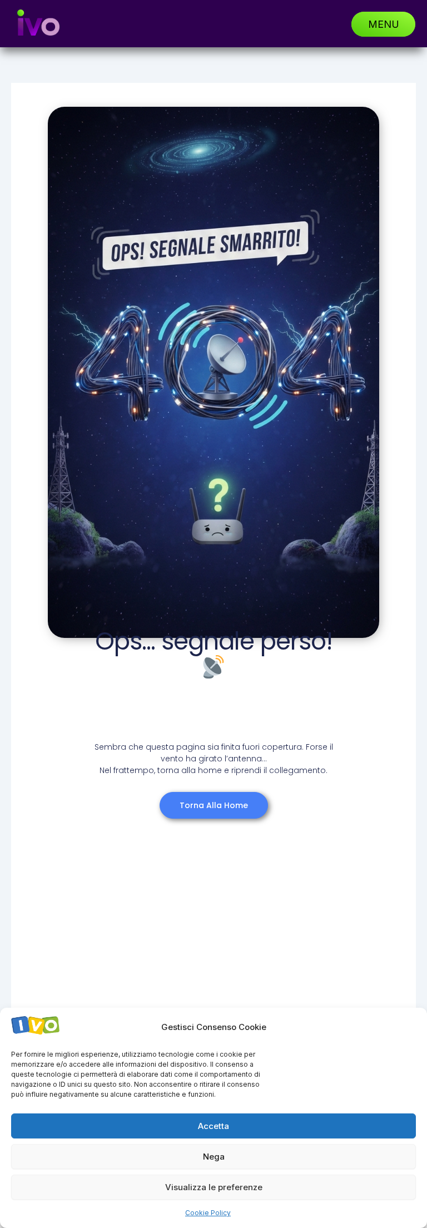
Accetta (213, 1126)
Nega (214, 1156)
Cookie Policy (208, 1213)
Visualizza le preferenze (213, 1187)
